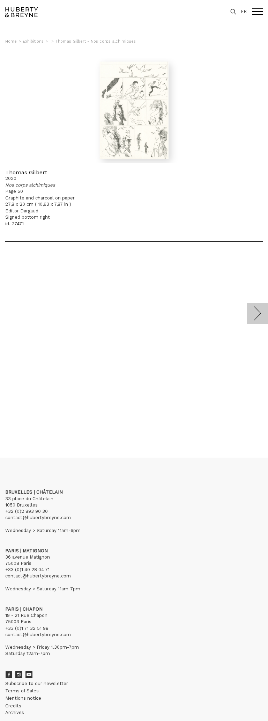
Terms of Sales (22, 690)
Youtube (28, 674)
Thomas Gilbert (26, 172)
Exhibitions (33, 41)
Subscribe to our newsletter (36, 683)
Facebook (8, 674)
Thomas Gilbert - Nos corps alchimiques (95, 41)
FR (244, 11)
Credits (13, 705)
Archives (14, 712)
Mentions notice (23, 698)
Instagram (18, 674)
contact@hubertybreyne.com (38, 517)
